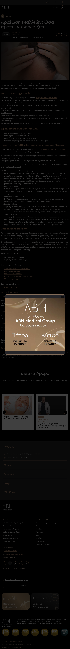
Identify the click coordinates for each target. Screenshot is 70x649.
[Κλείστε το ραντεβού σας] (35, 324)
